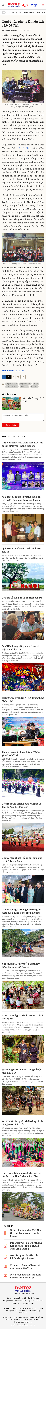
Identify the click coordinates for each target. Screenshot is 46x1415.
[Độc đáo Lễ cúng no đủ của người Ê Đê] (23, 625)
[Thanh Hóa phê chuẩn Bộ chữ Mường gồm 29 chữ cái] (23, 783)
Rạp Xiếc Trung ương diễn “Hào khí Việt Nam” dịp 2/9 (21, 648)
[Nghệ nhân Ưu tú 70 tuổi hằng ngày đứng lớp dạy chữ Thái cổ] (23, 995)
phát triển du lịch (11, 386)
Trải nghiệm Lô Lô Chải (13, 370)
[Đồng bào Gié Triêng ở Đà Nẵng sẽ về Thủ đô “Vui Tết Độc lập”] (23, 837)
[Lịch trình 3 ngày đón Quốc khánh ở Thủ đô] (23, 577)
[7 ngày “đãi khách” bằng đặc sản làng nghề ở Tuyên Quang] (23, 889)
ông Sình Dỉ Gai (25, 384)
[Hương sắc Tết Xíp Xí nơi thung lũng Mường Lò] (23, 731)
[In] (18, 377)
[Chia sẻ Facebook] (4, 377)
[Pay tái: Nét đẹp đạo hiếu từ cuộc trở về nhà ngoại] (23, 1049)
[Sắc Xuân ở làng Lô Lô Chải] (11, 403)
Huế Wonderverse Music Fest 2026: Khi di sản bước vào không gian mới (23, 444)
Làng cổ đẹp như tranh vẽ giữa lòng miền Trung (25, 1266)
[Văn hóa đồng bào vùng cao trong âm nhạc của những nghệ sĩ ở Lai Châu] (23, 943)
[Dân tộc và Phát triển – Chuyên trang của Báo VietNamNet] (14, 4)
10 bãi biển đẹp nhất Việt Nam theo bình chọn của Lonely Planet (26, 1233)
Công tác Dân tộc (13, 12)
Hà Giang (34, 386)
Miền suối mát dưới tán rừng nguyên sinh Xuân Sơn (25, 1276)
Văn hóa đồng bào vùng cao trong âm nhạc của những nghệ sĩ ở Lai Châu (21, 911)
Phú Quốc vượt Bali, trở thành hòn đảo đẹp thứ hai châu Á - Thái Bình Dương (26, 1245)
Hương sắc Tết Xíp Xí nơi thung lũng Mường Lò (23, 699)
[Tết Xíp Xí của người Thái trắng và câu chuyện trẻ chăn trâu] (23, 1152)
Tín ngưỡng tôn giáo (31, 12)
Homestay (24, 386)
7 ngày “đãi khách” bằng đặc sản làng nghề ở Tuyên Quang (22, 859)
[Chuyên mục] (3, 4)
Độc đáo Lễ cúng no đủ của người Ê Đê (22, 597)
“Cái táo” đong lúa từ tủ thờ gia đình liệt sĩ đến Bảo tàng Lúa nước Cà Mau (21, 498)
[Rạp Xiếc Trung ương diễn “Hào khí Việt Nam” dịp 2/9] (23, 677)
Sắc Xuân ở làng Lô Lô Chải (33, 399)
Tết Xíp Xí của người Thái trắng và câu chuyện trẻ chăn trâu (22, 1123)
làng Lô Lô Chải (11, 384)
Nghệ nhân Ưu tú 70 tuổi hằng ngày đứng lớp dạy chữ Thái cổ (21, 965)
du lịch (36, 384)
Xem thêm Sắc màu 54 (13, 437)
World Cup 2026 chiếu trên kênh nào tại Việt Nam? (24, 1257)
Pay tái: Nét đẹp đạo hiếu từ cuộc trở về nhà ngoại (22, 1017)
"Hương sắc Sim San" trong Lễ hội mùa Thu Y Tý (21, 1071)
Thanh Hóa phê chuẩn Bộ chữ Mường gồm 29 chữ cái (22, 754)
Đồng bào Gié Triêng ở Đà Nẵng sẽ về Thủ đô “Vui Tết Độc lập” (21, 805)
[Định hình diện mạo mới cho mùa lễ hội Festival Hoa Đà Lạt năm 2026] (23, 1206)
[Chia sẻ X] (8, 377)
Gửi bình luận (11, 425)
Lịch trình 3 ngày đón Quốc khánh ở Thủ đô (21, 550)
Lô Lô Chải (24, 148)
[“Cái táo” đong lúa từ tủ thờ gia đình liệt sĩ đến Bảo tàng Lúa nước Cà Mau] (23, 528)
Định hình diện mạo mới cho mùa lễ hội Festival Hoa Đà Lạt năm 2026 (21, 1175)
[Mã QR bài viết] (23, 377)
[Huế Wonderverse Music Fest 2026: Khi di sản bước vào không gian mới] (23, 476)
